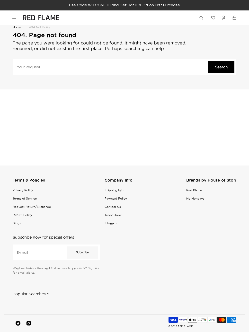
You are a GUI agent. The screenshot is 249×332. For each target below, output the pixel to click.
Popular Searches (29, 294)
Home (17, 27)
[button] (14, 17)
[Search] (202, 17)
